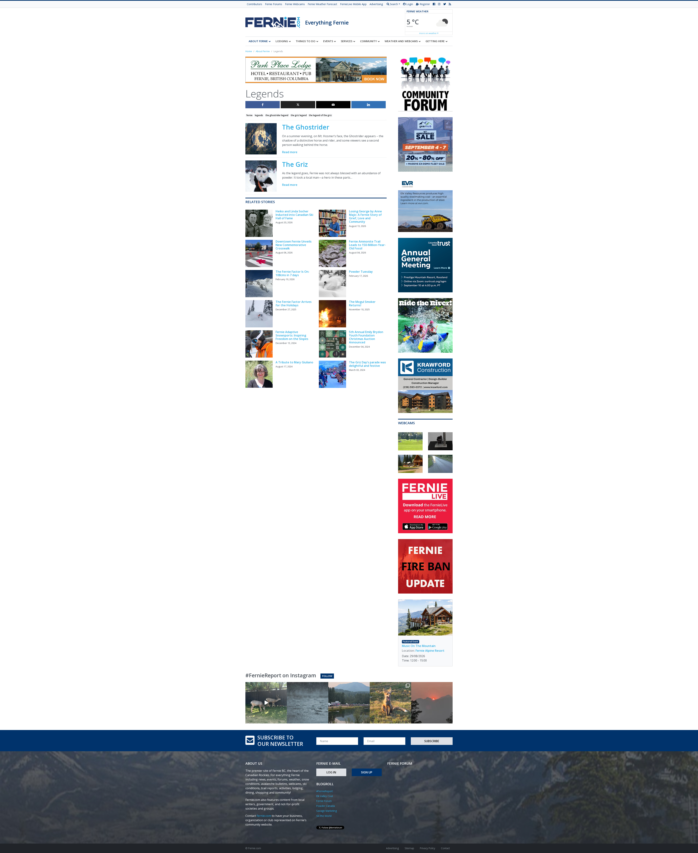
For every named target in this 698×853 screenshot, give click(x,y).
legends (259, 115)
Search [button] (393, 4)
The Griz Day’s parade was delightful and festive (367, 364)
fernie (249, 115)
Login (409, 4)
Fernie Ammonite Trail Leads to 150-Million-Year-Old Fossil (367, 244)
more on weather (428, 33)
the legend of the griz (320, 115)
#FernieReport (324, 791)
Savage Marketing (326, 810)
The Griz (295, 164)
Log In (331, 772)
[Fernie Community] (275, 21)
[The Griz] (261, 176)
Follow (327, 676)
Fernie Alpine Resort (430, 651)
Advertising (376, 4)
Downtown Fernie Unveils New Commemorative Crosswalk (294, 244)
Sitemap (409, 848)
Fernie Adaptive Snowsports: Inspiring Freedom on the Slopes (292, 335)
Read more (289, 152)
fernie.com (264, 816)
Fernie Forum (324, 801)
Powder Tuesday (361, 272)
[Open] (266, 702)
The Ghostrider (305, 127)
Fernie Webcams (295, 4)
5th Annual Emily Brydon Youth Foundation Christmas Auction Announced (366, 337)
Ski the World (324, 816)
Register (424, 4)
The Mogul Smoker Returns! (362, 303)
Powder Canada (325, 806)
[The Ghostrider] (261, 138)
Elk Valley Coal (324, 796)
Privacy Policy (427, 848)
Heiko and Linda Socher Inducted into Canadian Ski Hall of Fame (294, 214)
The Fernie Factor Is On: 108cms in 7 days (292, 273)
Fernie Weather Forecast (322, 4)
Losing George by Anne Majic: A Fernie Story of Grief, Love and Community (365, 216)
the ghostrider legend (277, 115)
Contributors (254, 4)
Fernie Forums (273, 4)
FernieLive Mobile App (353, 4)
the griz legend (299, 115)
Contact (445, 848)
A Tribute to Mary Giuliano (294, 362)
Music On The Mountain (419, 646)
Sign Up (366, 772)
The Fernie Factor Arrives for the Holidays (294, 303)
